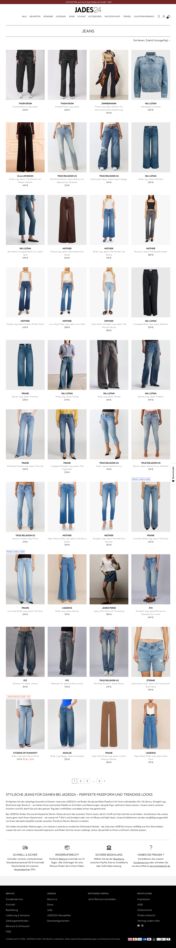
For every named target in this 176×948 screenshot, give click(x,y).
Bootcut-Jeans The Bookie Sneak (150, 251)
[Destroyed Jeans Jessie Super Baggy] (109, 147)
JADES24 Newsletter (59, 915)
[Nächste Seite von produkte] (104, 781)
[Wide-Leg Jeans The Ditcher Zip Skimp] (109, 220)
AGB (140, 904)
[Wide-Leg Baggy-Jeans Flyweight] (67, 724)
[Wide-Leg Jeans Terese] (67, 365)
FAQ (8, 931)
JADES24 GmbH (33, 939)
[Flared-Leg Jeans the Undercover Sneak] (67, 220)
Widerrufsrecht (146, 915)
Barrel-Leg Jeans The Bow (25, 396)
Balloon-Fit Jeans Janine (25, 683)
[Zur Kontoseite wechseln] (163, 16)
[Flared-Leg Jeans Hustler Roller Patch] (25, 292)
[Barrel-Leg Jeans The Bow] (25, 365)
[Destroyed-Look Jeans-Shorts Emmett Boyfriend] (150, 652)
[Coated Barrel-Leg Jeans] (25, 75)
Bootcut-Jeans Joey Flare (25, 538)
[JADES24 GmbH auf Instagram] (142, 926)
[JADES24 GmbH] (88, 9)
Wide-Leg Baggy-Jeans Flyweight (67, 756)
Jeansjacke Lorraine (151, 106)
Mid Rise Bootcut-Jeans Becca (109, 683)
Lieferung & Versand (17, 915)
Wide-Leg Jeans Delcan (67, 611)
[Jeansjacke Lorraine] (150, 75)
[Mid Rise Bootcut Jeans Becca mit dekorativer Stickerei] (67, 147)
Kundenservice (141, 862)
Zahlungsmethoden (17, 920)
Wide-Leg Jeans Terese (67, 396)
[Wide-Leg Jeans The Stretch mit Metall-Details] (25, 147)
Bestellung (12, 910)
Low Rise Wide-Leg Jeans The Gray (150, 538)
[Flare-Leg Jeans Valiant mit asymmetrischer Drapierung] (109, 75)
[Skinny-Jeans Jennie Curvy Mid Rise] (150, 434)
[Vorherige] (54, 2)
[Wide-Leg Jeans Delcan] (67, 579)
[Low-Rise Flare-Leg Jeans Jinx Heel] (67, 292)
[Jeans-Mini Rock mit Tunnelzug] (109, 579)
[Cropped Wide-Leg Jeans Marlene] (150, 292)
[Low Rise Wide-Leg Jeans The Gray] (150, 507)
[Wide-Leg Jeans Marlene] (150, 147)
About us (52, 899)
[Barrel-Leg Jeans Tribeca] (150, 365)
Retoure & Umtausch (18, 926)
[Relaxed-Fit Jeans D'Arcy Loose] (67, 652)
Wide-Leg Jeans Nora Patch (25, 756)
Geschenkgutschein (58, 920)
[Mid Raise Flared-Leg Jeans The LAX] (25, 434)
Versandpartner (22, 869)
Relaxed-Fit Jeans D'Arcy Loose (67, 683)
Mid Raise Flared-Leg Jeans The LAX (25, 466)
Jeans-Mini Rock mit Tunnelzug (109, 611)
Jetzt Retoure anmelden (102, 899)
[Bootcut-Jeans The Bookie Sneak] (150, 220)
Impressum (143, 899)
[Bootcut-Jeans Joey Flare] (25, 507)
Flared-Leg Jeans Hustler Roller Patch (25, 324)
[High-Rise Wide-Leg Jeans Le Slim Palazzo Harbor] (109, 724)
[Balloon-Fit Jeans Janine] (25, 652)
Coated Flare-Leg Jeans (67, 106)
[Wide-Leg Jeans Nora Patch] (25, 724)
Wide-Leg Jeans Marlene (150, 179)
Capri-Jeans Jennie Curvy (109, 466)
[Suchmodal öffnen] (158, 16)
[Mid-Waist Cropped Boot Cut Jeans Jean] (25, 220)
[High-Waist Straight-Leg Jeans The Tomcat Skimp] (109, 292)
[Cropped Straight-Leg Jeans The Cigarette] (67, 434)
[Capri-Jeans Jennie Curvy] (109, 434)
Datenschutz (144, 910)
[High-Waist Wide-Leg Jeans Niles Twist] (150, 724)
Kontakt (10, 904)
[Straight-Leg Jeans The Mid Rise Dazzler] (109, 507)
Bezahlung (118, 858)
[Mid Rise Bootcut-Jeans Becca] (109, 652)
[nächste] (122, 2)
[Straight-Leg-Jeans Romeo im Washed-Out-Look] (150, 579)
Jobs (49, 910)
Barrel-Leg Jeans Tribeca (150, 396)
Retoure (63, 858)
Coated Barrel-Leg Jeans (25, 106)
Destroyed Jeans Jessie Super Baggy (109, 179)
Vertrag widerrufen (148, 920)
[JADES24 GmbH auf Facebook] (138, 926)
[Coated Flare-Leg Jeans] (67, 75)
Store (50, 904)
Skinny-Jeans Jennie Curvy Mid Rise (150, 466)
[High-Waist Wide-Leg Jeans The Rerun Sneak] (67, 507)
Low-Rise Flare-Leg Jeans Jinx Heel (67, 324)
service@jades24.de (160, 865)
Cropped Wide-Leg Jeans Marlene (151, 324)
